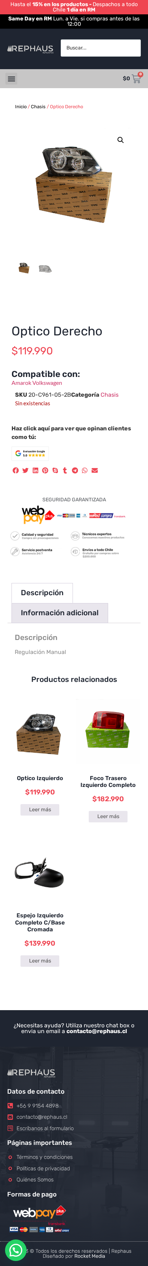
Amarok (21, 382)
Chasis (38, 106)
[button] (11, 79)
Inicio (21, 106)
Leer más (40, 810)
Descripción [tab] (42, 592)
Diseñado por (74, 1256)
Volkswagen (47, 382)
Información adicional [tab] (60, 612)
